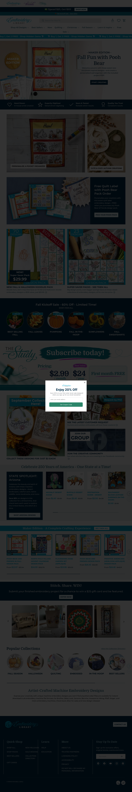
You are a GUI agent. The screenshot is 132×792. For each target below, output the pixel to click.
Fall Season (87, 27)
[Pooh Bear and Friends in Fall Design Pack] (17, 545)
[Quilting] (55, 662)
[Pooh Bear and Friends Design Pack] (90, 545)
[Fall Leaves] (35, 320)
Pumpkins (56, 331)
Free (119, 27)
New (50, 27)
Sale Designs (31, 752)
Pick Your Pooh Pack (106, 215)
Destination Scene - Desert (94, 493)
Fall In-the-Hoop (76, 333)
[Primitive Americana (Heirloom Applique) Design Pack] (114, 545)
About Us (66, 748)
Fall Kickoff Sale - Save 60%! (67, 14)
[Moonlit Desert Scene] (54, 480)
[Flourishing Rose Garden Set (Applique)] (66, 545)
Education (46, 752)
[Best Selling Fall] (15, 320)
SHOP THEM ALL (66, 308)
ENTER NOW (66, 597)
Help (43, 748)
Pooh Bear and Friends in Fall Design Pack (14, 561)
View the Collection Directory (113, 649)
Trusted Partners (70, 752)
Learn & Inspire (105, 27)
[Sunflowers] (96, 320)
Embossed (76, 673)
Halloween (35, 673)
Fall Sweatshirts (117, 333)
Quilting (58, 27)
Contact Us (120, 724)
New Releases (32, 748)
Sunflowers (96, 331)
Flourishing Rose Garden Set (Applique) (64, 561)
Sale (65, 32)
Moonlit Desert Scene (54, 493)
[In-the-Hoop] (96, 662)
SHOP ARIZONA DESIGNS (25, 515)
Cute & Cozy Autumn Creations (106, 168)
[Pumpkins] (55, 320)
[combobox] (70, 20)
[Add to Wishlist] (60, 474)
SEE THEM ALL (101, 528)
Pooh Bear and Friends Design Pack (90, 560)
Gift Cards (12, 763)
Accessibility (68, 760)
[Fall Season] (15, 662)
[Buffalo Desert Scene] (75, 480)
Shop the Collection (99, 78)
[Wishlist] (118, 20)
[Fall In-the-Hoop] (76, 320)
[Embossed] (76, 662)
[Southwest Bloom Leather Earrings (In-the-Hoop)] (117, 480)
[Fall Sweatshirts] (116, 320)
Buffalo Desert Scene (74, 493)
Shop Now (81, 9)
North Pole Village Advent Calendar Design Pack (41, 561)
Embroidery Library (17, 781)
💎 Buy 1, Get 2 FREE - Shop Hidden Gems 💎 (55, 36)
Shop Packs (12, 752)
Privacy (65, 764)
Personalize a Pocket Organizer (28, 166)
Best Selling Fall (15, 333)
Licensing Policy (70, 756)
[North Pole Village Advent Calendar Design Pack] (41, 545)
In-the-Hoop (96, 673)
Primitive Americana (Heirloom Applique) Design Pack (114, 561)
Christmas (72, 27)
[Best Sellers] (116, 662)
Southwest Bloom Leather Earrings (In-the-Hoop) (116, 496)
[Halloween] (35, 662)
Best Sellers (37, 27)
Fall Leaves (35, 331)
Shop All (11, 748)
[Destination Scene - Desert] (96, 480)
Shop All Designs (19, 27)
